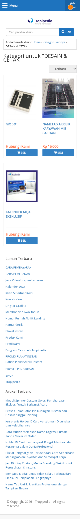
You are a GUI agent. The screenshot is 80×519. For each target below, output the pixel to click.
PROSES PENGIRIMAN (20, 369)
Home (37, 42)
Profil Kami (13, 344)
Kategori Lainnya (54, 42)
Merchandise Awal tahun (22, 312)
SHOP (9, 376)
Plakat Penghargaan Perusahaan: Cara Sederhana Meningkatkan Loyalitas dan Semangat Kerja (40, 455)
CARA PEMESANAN (18, 274)
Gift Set (11, 124)
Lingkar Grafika (16, 306)
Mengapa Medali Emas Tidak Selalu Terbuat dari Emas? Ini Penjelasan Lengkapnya (38, 476)
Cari (68, 32)
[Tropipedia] (40, 20)
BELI (23, 153)
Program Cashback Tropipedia (26, 350)
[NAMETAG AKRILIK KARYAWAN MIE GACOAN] (58, 99)
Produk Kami (14, 337)
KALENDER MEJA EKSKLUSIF (18, 214)
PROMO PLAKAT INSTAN (21, 356)
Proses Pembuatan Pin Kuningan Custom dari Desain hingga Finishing (36, 413)
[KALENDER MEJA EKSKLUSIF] (22, 186)
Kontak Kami (14, 299)
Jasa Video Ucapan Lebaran (24, 280)
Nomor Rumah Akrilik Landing (25, 318)
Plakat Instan (14, 331)
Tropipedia (13, 382)
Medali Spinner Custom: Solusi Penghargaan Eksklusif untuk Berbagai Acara (36, 402)
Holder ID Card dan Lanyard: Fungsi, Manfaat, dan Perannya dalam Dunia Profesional (39, 444)
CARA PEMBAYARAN (19, 267)
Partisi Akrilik (14, 325)
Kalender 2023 (15, 287)
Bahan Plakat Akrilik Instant (24, 362)
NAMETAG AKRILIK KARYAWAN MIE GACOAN (56, 128)
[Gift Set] (22, 99)
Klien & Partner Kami (19, 293)
